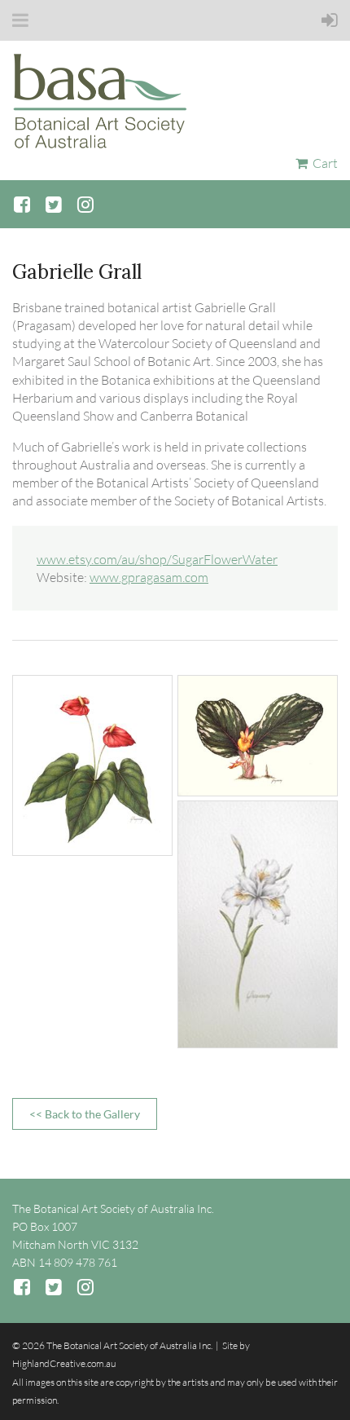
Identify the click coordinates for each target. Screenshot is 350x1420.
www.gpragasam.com (149, 577)
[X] (53, 204)
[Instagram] (85, 204)
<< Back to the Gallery (84, 1114)
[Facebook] (21, 204)
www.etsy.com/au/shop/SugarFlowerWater (157, 559)
